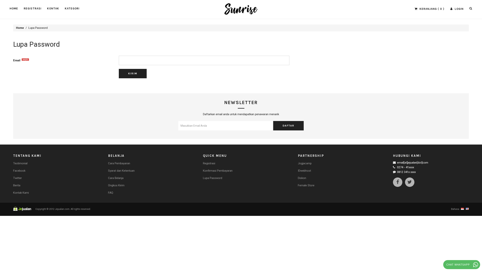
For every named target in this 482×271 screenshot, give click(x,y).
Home (14, 8)
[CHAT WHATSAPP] (475, 264)
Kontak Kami (21, 192)
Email (20, 60)
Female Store (306, 185)
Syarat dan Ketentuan (121, 170)
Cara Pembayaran (119, 163)
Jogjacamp (305, 163)
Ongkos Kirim (116, 185)
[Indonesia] (462, 209)
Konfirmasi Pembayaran (218, 170)
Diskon (302, 178)
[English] (467, 209)
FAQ (110, 192)
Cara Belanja (116, 178)
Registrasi (32, 8)
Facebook (19, 170)
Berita (16, 185)
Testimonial (20, 163)
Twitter (17, 178)
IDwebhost (304, 170)
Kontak (53, 8)
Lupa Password (212, 178)
